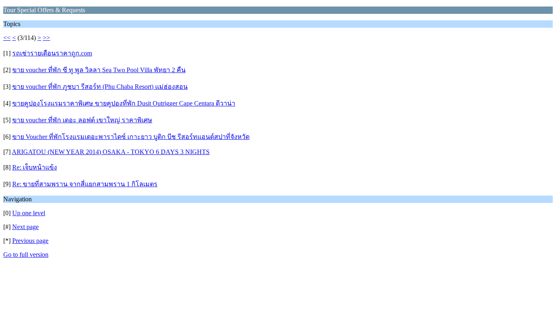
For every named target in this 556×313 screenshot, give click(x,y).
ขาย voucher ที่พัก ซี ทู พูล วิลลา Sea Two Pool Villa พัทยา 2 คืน (99, 69)
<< (7, 37)
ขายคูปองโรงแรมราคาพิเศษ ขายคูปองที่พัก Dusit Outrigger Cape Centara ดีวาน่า (123, 103)
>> (46, 37)
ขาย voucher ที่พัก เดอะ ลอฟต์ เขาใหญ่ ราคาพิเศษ (82, 120)
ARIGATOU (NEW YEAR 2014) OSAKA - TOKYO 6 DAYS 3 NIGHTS (111, 151)
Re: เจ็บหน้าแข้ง (34, 167)
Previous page (30, 240)
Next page (25, 226)
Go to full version (25, 254)
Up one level (28, 212)
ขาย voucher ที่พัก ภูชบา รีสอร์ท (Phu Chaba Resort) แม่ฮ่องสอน (100, 86)
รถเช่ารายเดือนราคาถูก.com (52, 53)
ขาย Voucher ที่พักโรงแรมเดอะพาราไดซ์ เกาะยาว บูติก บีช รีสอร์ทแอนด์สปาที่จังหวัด (131, 136)
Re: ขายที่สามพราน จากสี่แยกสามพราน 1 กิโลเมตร (85, 184)
